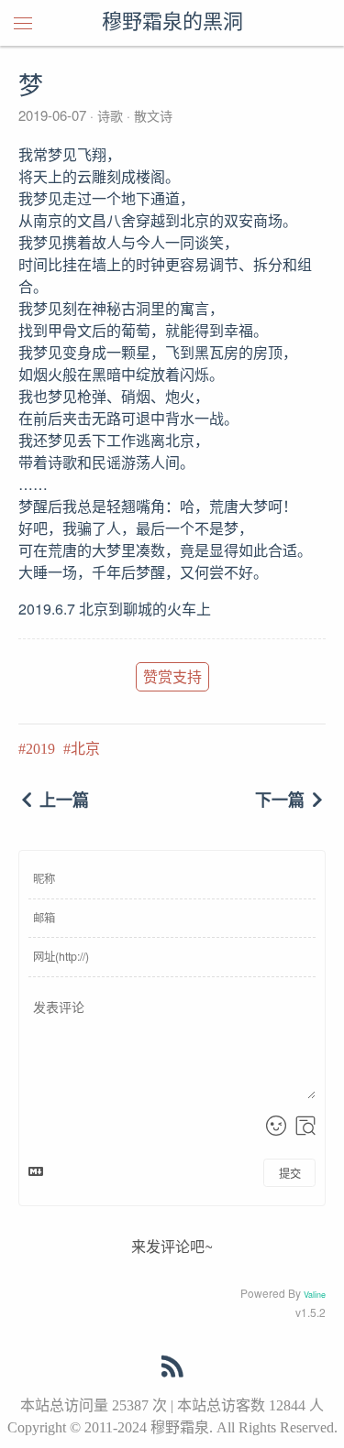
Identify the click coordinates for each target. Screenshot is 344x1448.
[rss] (172, 1370)
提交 (290, 1173)
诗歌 (110, 115)
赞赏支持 (172, 676)
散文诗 (151, 115)
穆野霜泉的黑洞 (172, 23)
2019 (40, 749)
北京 (85, 749)
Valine (315, 1295)
